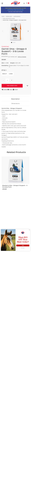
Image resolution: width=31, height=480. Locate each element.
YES (23, 245)
